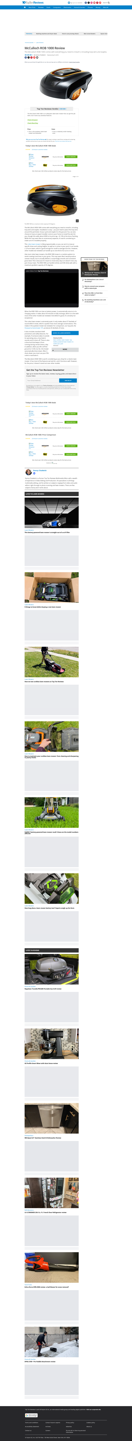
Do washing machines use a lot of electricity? (95, 300)
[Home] (24, 7)
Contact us (28, 1430)
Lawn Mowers (40, 42)
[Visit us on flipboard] (100, 3)
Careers (48, 1430)
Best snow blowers (89, 34)
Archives (48, 1426)
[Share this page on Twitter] (28, 57)
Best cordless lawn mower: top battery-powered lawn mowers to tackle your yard (63, 342)
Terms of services (48, 385)
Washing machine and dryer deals (46, 34)
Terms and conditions (31, 1422)
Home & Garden (79, 7)
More (105, 7)
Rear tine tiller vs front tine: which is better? (94, 294)
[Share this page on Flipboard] (34, 57)
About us (89, 1426)
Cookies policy (90, 1422)
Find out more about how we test (63, 141)
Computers (57, 7)
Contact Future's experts (53, 1422)
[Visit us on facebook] (86, 3)
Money (98, 7)
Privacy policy (70, 1422)
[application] (52, 288)
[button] (106, 3)
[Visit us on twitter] (89, 3)
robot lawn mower (34, 244)
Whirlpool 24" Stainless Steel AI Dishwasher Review (95, 273)
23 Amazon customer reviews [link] (39, 149)
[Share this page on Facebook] (26, 57)
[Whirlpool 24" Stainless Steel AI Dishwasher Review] (94, 269)
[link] (32, 157)
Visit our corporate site (93, 1409)
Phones (90, 7)
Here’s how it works (74, 62)
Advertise (69, 1426)
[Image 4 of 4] (75, 199)
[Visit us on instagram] (91, 3)
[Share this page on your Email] (37, 57)
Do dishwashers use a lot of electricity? (94, 280)
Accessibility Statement (32, 1426)
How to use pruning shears (70, 34)
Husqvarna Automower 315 (34, 328)
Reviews (41, 7)
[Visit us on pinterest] (97, 3)
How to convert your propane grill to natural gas (95, 287)
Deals (48, 7)
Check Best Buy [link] (32, 123)
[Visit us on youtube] (94, 3)
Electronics (67, 7)
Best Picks (32, 7)
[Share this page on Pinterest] (31, 57)
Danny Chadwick (41, 55)
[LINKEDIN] (34, 473)
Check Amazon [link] (32, 120)
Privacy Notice (30, 387)
